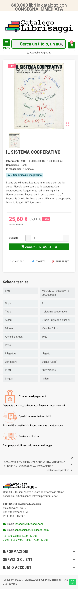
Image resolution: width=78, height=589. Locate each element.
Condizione (12, 165)
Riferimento (12, 161)
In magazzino (13, 168)
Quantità (13, 237)
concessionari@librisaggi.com (31, 529)
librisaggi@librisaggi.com (28, 523)
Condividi (18, 261)
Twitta (40, 261)
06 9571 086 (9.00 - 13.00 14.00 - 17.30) (25, 539)
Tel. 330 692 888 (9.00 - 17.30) (20, 535)
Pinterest (62, 261)
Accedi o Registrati (38, 52)
